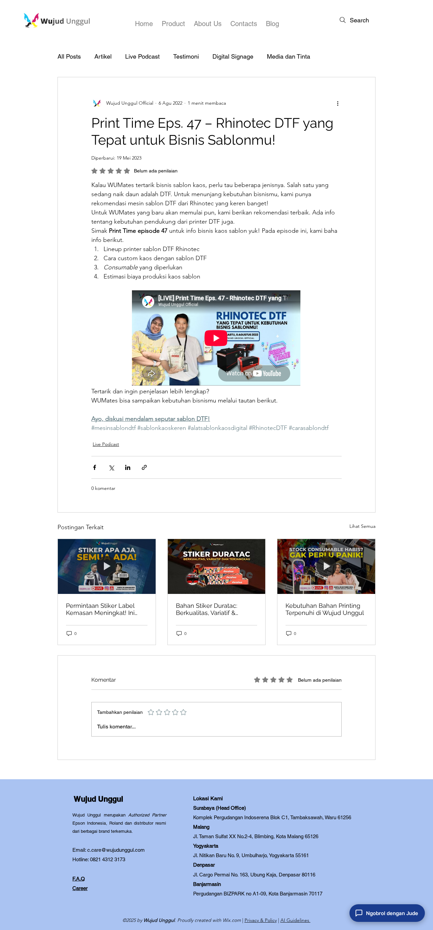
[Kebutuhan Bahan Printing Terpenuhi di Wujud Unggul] (326, 566)
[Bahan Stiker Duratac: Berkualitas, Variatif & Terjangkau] (217, 566)
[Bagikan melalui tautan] (144, 467)
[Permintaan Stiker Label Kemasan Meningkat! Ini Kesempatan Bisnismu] (107, 566)
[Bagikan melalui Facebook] (94, 467)
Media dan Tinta (288, 56)
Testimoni (186, 56)
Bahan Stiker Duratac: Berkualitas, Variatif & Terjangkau (206, 609)
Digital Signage (232, 56)
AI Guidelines (295, 920)
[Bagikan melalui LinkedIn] (127, 467)
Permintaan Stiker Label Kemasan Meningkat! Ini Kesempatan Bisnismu (100, 609)
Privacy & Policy (261, 920)
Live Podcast (142, 56)
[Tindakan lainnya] (338, 103)
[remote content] (216, 338)
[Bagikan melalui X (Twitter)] (111, 467)
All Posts (69, 56)
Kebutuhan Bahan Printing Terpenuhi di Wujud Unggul (325, 609)
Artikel (103, 56)
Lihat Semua (362, 526)
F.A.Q (78, 879)
